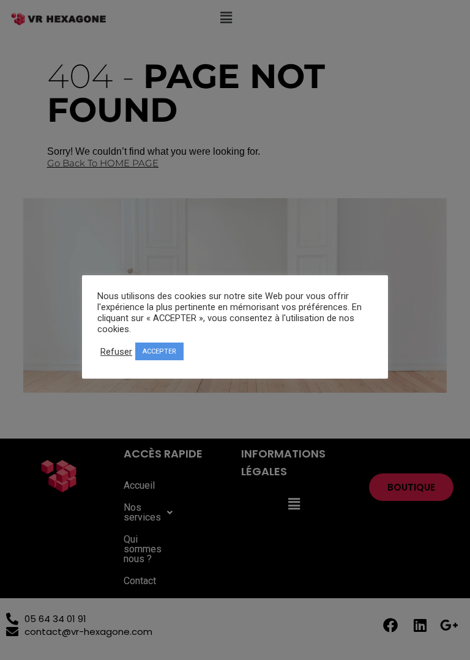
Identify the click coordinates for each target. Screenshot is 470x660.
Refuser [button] (116, 351)
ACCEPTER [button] (159, 351)
